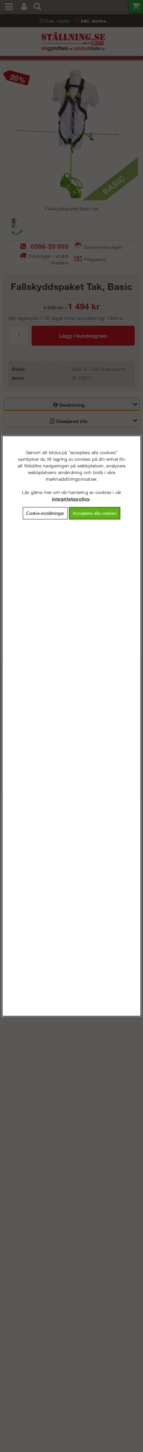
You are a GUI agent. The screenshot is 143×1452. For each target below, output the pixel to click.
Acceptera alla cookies (95, 513)
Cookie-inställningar (45, 513)
